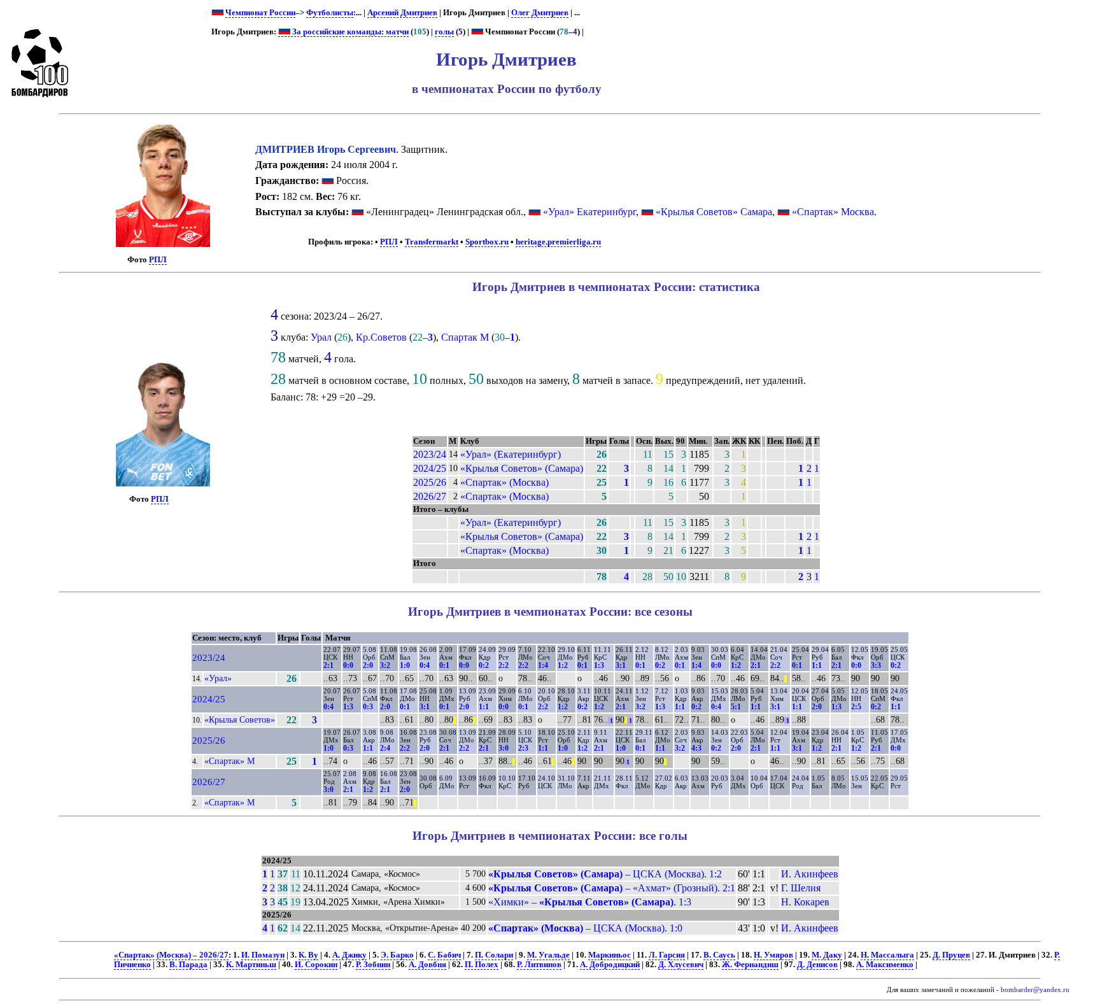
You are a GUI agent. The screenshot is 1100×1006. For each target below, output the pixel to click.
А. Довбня (427, 964)
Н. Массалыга (887, 955)
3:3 (876, 665)
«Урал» (218, 678)
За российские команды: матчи (349, 31)
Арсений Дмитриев (402, 12)
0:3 (368, 706)
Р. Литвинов (539, 964)
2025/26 (429, 482)
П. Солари (494, 955)
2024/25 (429, 468)
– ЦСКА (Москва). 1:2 (605, 873)
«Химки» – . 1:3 (589, 901)
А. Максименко (884, 964)
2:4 (385, 748)
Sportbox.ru (487, 241)
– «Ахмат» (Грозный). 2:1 (611, 887)
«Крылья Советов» (239, 719)
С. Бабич (444, 955)
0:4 (425, 665)
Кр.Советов (381, 337)
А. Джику (349, 955)
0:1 (444, 665)
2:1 (328, 665)
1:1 (817, 665)
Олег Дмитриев (539, 12)
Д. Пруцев (951, 955)
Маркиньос (609, 955)
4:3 (696, 748)
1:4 (543, 665)
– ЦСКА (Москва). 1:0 (585, 928)
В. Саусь (719, 955)
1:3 (599, 665)
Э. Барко (397, 955)
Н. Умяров (773, 955)
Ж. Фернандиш (750, 964)
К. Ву (308, 955)
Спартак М (465, 337)
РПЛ (158, 259)
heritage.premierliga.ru (558, 241)
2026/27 (429, 496)
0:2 (484, 665)
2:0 (368, 665)
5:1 (736, 706)
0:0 (348, 665)
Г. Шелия (801, 887)
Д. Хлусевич (680, 964)
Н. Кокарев (805, 901)
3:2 (385, 665)
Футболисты (329, 12)
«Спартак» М (229, 761)
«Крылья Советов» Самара (714, 211)
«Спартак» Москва (833, 211)
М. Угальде (548, 955)
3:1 (621, 665)
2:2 (503, 665)
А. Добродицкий (610, 964)
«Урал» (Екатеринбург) (510, 454)
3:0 (503, 748)
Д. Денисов (817, 964)
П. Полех (481, 964)
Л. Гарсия (667, 955)
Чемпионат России (260, 12)
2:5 (856, 706)
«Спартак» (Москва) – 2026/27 (171, 955)
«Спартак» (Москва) (504, 482)
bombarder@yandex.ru (1035, 989)
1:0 (405, 665)
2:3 (523, 748)
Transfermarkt (431, 241)
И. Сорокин (316, 964)
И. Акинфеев (809, 873)
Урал (321, 337)
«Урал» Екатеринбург (589, 211)
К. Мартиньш (251, 964)
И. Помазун (263, 955)
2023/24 (429, 454)
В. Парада (188, 964)
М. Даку (827, 955)
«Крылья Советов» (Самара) (521, 468)
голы (444, 31)
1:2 (563, 665)
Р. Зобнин (373, 964)
